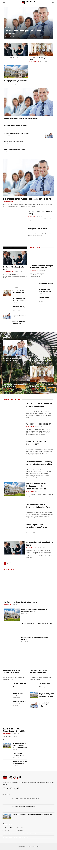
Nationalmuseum (7, 84)
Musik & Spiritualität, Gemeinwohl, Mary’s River (15, 125)
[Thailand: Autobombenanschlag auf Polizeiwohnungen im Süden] (42, 257)
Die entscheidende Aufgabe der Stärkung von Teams (23, 32)
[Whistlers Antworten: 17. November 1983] (49, 143)
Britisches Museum (30, 446)
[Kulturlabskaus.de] (28, 2)
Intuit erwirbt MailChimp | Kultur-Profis (14, 58)
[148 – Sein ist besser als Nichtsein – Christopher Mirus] (7, 300)
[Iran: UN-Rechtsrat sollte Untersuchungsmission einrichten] (42, 348)
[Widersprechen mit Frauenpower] (14, 234)
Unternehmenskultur (10, 27)
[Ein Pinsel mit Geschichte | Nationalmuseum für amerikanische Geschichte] (16, 71)
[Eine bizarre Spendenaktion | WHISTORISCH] (49, 151)
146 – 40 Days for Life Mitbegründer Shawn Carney (40, 58)
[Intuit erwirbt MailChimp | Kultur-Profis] (16, 49)
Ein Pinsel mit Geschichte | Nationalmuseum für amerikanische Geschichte (15, 81)
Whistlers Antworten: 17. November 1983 (13, 141)
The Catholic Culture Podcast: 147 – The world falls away (39, 405)
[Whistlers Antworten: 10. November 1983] (14, 447)
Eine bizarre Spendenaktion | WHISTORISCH (14, 149)
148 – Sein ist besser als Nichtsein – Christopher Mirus (19, 299)
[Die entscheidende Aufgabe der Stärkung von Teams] (28, 23)
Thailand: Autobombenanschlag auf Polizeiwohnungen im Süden (41, 267)
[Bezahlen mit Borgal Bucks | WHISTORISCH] (34, 291)
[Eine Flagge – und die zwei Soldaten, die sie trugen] (14, 218)
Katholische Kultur (34, 61)
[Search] (53, 2)
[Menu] (4, 2)
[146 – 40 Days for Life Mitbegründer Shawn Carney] (41, 49)
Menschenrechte (34, 270)
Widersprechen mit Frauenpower (38, 229)
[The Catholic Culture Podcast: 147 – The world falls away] (14, 409)
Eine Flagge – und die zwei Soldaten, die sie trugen (40, 213)
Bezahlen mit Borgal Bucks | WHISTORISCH (45, 290)
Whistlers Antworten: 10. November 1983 (36, 442)
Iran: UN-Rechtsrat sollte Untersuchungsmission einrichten (41, 359)
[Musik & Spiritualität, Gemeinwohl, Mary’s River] (49, 127)
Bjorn (6, 36)
